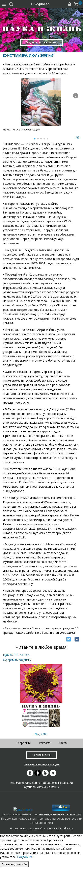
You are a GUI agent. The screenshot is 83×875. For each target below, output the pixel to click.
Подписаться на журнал (41, 42)
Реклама (45, 743)
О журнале (40, 4)
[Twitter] (68, 639)
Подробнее (25, 857)
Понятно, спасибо (14, 864)
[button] (76, 95)
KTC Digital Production (60, 828)
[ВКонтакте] (77, 639)
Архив (63, 743)
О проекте (24, 743)
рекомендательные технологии (59, 814)
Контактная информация (41, 764)
